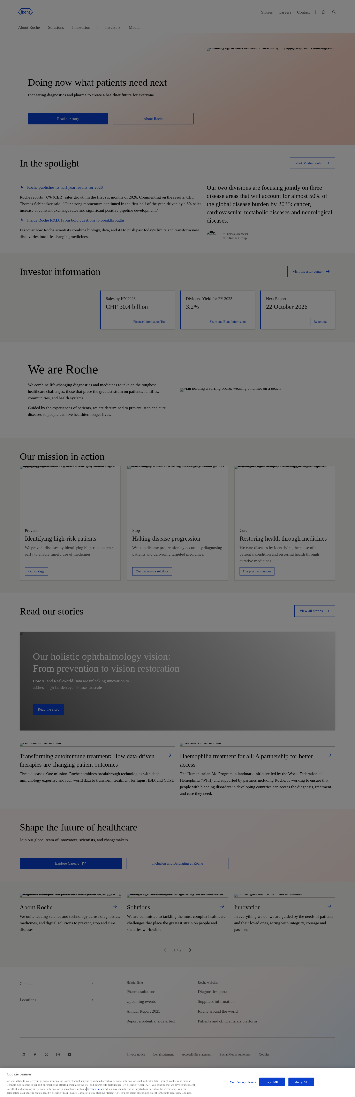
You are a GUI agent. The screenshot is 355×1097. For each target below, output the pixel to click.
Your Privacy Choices (243, 1081)
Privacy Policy (95, 1088)
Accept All (301, 1081)
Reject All (272, 1081)
